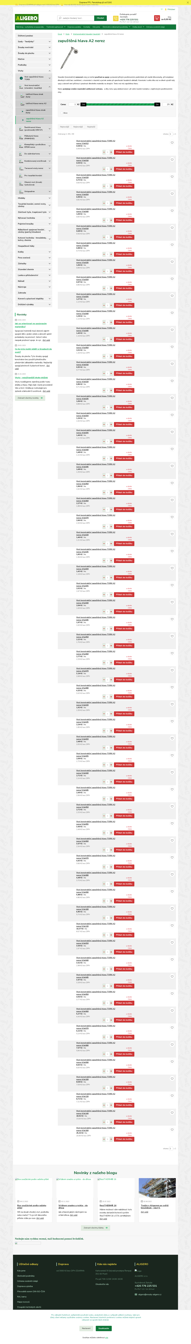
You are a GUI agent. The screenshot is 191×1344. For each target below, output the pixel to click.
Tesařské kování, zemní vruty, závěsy (32, 205)
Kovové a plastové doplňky (31, 298)
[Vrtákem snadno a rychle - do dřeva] (74, 1188)
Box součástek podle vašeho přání (31, 1206)
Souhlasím (103, 1328)
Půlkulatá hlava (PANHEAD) (31, 137)
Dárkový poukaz (25, 35)
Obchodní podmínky (26, 1276)
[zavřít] (188, 2)
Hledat (100, 18)
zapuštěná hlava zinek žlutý (35, 111)
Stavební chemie (26, 269)
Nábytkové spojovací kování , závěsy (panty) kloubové (31, 230)
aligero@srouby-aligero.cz (149, 1294)
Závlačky (22, 263)
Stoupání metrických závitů (29, 1307)
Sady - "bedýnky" (26, 41)
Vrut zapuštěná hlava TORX (33, 78)
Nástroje (22, 287)
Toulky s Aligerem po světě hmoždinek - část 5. (155, 1206)
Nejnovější (64, 126)
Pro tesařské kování (33, 175)
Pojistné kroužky (26, 224)
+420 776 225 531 (129, 19)
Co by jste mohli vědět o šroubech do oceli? (33, 351)
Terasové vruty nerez (33, 168)
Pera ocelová (24, 257)
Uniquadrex (29, 191)
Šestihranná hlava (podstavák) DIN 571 (33, 128)
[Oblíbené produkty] (162, 9)
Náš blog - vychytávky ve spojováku (30, 27)
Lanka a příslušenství (28, 275)
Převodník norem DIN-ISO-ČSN (31, 1291)
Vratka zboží (137, 27)
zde (106, 1337)
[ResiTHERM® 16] (116, 1188)
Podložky (22, 65)
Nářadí (21, 281)
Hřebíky (21, 198)
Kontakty (87, 27)
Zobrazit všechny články (94, 1228)
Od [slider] (83, 104)
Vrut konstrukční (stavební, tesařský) (33, 86)
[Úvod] (35, 18)
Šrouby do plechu (26, 53)
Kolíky (21, 252)
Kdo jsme (96, 27)
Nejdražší (91, 126)
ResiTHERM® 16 (108, 1205)
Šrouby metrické (25, 47)
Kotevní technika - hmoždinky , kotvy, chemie (32, 239)
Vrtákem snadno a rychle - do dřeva (73, 1206)
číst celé (46, 340)
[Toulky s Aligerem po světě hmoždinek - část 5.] (157, 1188)
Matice (21, 59)
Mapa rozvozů (23, 1302)
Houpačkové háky (26, 246)
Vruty (20, 70)
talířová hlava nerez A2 (36, 103)
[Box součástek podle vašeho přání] (33, 1188)
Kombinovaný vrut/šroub (35, 161)
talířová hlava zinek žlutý (34, 95)
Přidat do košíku (124, 152)
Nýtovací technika (26, 218)
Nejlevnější (78, 126)
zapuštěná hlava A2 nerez (35, 120)
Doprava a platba (74, 27)
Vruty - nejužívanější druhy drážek (31, 377)
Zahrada (22, 293)
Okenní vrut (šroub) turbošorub (33, 183)
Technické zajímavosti (54, 27)
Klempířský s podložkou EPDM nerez (34, 145)
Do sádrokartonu (32, 154)
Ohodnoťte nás (102, 1284)
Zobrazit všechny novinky (28, 398)
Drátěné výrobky (26, 304)
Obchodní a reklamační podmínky (115, 27)
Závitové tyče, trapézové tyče (32, 212)
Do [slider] (157, 104)
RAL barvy (22, 1296)
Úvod (60, 34)
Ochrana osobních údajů (155, 27)
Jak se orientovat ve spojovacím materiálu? (31, 325)
